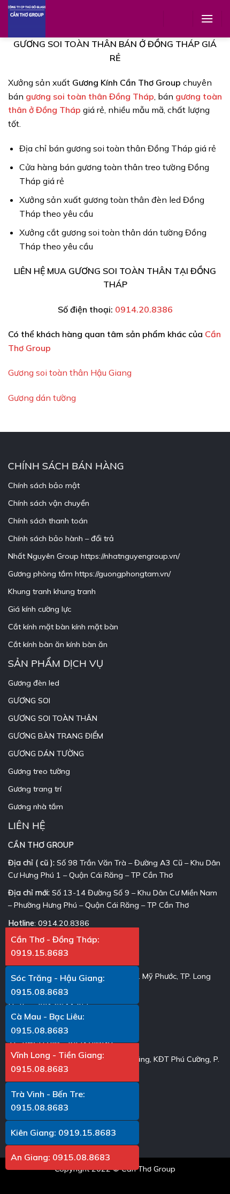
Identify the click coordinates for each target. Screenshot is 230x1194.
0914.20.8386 (144, 309)
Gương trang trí (35, 789)
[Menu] (207, 18)
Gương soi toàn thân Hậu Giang (70, 372)
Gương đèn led (33, 683)
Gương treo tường (39, 771)
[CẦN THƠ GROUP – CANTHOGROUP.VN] (35, 18)
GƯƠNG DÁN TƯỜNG (46, 753)
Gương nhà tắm (35, 806)
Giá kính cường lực (39, 609)
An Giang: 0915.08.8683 (60, 1157)
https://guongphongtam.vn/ (123, 574)
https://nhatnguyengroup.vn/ (130, 556)
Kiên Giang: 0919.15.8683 (63, 1132)
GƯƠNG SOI (29, 700)
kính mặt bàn (95, 627)
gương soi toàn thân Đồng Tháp (90, 96)
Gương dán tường (42, 397)
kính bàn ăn (87, 644)
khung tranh (74, 591)
